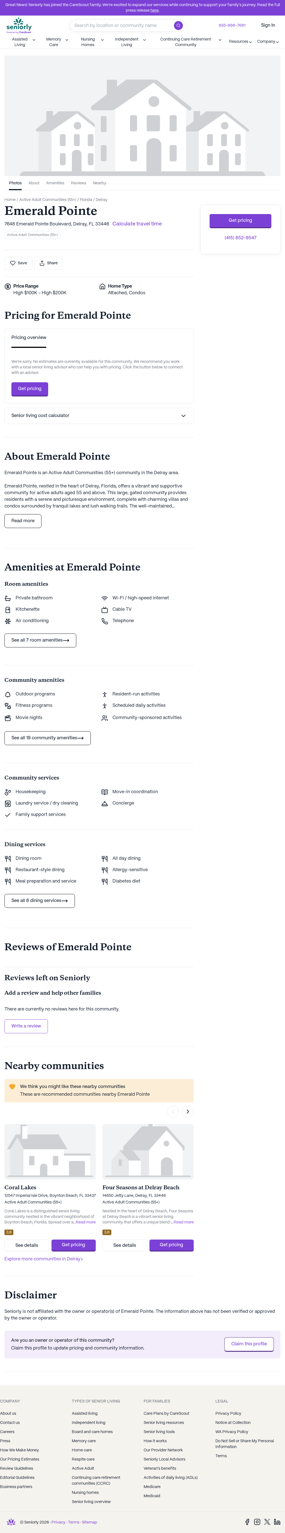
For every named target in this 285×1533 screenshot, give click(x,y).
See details (26, 1245)
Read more (23, 521)
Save (22, 263)
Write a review (26, 1026)
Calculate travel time (137, 224)
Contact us (10, 1423)
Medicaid (152, 1496)
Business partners (16, 1487)
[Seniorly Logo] (19, 25)
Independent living (88, 1423)
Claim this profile (249, 1344)
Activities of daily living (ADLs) (171, 1478)
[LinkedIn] (277, 1522)
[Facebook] (247, 1522)
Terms (73, 1522)
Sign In (268, 25)
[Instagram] (257, 1522)
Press (5, 1441)
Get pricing (29, 389)
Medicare (152, 1487)
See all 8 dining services (36, 901)
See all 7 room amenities (37, 640)
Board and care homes (92, 1432)
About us (8, 1414)
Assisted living (85, 1414)
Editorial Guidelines (17, 1478)
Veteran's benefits (160, 1469)
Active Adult (83, 1469)
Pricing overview (28, 338)
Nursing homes (85, 1493)
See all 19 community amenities (44, 738)
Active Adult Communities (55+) (32, 235)
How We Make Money (19, 1450)
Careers (7, 1432)
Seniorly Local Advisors (164, 1459)
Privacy (58, 1522)
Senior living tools (159, 1432)
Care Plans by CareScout (166, 1414)
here (155, 10)
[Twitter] (267, 1522)
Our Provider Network (163, 1450)
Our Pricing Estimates (19, 1459)
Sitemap (89, 1522)
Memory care (84, 1441)
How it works (155, 1441)
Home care (82, 1450)
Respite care (83, 1459)
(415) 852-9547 (241, 238)
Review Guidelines (16, 1469)
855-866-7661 (232, 25)
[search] (179, 25)
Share (52, 263)
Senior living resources (164, 1423)
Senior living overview (91, 1502)
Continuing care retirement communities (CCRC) (96, 1481)
